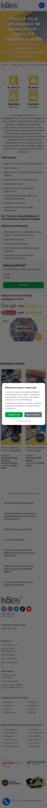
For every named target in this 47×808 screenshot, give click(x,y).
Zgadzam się (14, 415)
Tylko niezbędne (33, 415)
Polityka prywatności (23, 421)
